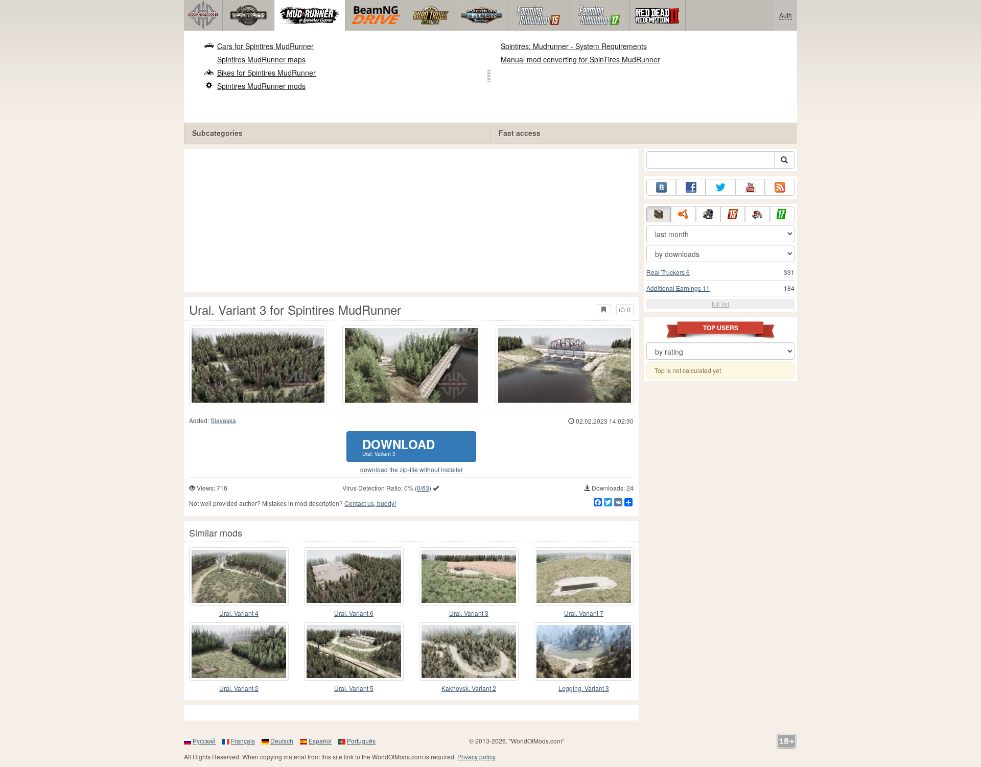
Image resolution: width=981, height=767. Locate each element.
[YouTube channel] (750, 187)
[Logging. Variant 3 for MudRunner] (584, 651)
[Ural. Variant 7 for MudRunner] (584, 576)
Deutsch (281, 740)
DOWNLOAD (398, 446)
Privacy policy (476, 756)
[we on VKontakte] (661, 187)
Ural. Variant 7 (583, 613)
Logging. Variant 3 (583, 688)
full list (720, 303)
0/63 (423, 487)
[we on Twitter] (720, 187)
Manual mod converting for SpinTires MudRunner (580, 59)
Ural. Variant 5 (353, 688)
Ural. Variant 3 (468, 613)
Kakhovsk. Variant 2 (468, 688)
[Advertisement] (411, 220)
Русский (204, 740)
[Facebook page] (691, 187)
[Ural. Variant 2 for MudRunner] (239, 651)
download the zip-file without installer (411, 470)
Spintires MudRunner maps (261, 59)
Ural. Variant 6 (353, 613)
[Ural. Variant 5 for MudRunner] (354, 651)
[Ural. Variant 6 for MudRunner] (354, 576)
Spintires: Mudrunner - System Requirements (574, 46)
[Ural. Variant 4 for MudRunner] (239, 576)
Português (361, 740)
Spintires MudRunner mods (261, 86)
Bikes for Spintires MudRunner (266, 72)
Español (320, 740)
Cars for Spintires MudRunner (265, 46)
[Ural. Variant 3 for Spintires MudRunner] (258, 365)
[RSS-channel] (780, 187)
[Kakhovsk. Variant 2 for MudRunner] (469, 651)
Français (243, 740)
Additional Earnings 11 (678, 288)
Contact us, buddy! (370, 503)
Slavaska (223, 420)
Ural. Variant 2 (239, 688)
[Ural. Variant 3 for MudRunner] (469, 576)
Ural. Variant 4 (239, 613)
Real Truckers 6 (668, 272)
